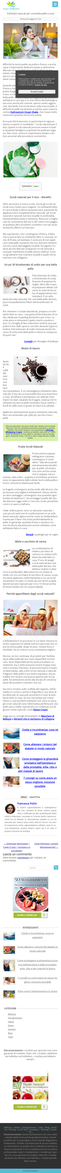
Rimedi (29, 534)
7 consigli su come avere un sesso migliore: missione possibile (40, 782)
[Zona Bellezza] (11, 9)
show (36, 186)
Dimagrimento (15, 1017)
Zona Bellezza (33, 1171)
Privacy (12, 1129)
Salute (11, 1021)
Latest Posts (34, 797)
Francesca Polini (27, 803)
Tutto (10, 1036)
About (23, 797)
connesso (23, 857)
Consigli (28, 341)
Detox (11, 1025)
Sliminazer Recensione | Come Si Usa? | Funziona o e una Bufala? (16, 847)
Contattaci (34, 1129)
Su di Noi (23, 1129)
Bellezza (12, 1014)
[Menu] (55, 4)
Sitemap (45, 1129)
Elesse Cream (40, 709)
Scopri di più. (41, 84)
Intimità (11, 1029)
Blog (10, 1033)
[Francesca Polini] (10, 813)
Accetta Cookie (37, 92)
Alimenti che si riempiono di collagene (34, 719)
